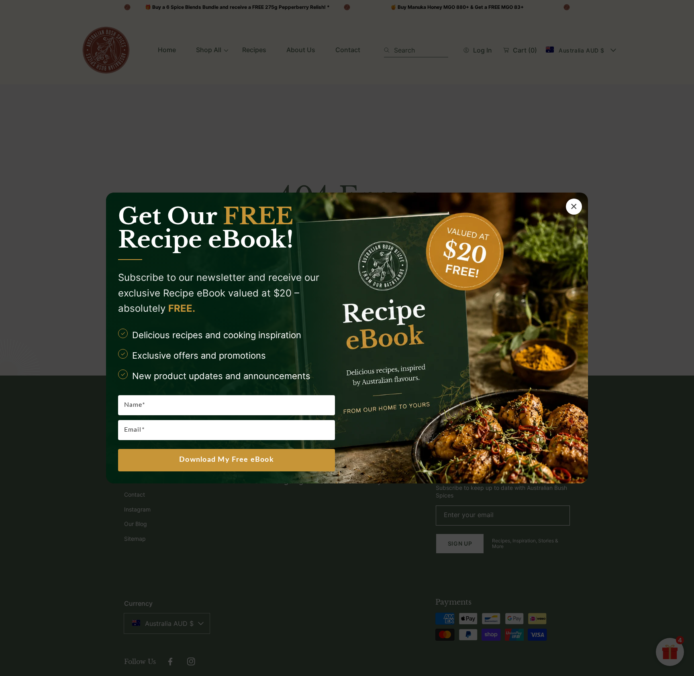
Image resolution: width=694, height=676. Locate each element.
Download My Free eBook (226, 459)
